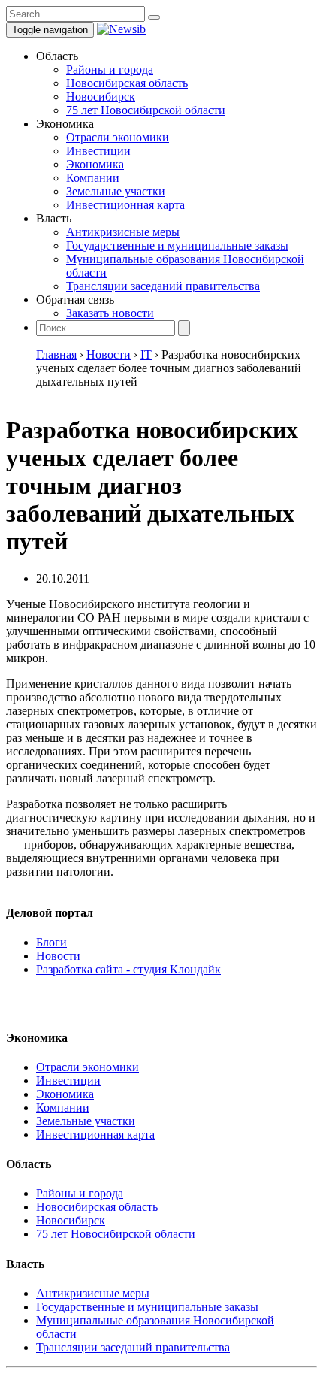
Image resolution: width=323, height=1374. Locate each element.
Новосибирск (100, 96)
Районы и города (109, 69)
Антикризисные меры (123, 231)
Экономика (95, 164)
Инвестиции (98, 150)
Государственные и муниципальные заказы (177, 245)
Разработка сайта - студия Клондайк (128, 969)
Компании (92, 177)
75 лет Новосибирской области (145, 110)
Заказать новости (110, 313)
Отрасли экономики (117, 137)
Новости (58, 955)
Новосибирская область (127, 83)
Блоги (51, 942)
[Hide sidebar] (154, 17)
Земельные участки (115, 191)
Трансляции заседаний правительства (163, 286)
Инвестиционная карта (125, 204)
